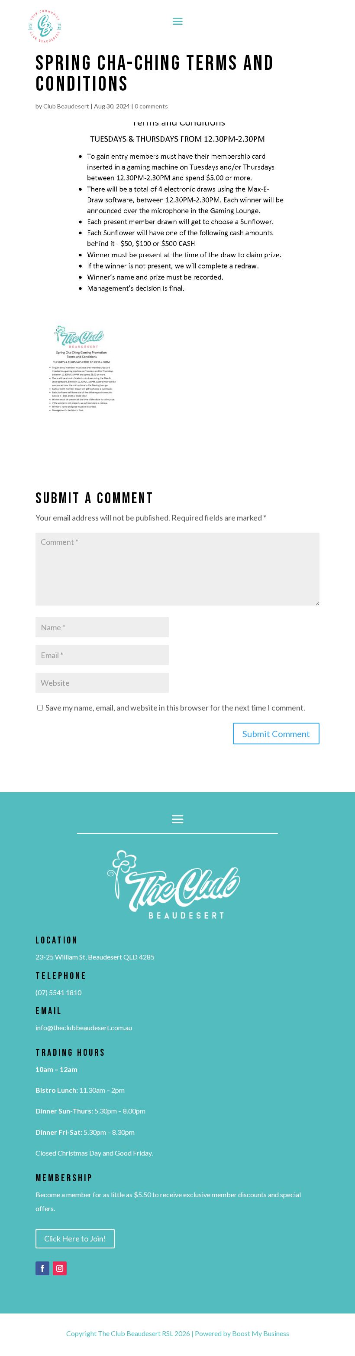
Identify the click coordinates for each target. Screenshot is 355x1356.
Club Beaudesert (66, 106)
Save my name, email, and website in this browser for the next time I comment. (175, 707)
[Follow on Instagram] (60, 1268)
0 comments (151, 106)
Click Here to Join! (75, 1238)
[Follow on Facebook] (42, 1268)
